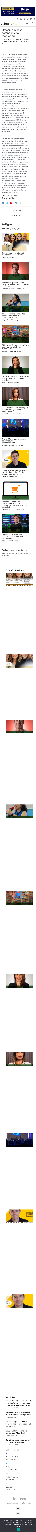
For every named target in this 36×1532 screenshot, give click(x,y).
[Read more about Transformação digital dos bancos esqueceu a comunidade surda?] (15, 302)
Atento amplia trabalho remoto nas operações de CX (19, 1423)
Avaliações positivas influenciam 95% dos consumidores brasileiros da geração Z (14, 504)
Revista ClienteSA (12, 1457)
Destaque (11, 257)
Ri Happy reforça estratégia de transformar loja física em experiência (15, 347)
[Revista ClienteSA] (6, 1453)
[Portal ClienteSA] (6, 1473)
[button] (27, 23)
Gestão (17, 257)
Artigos (4, 320)
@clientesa (10, 1467)
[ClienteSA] (6, 1484)
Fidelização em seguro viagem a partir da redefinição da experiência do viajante (15, 472)
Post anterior (17, 210)
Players (26, 39)
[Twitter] (7, 203)
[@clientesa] (6, 1463)
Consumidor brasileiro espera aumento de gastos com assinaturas (15, 409)
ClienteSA (9, 1487)
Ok (18, 1529)
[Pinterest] (11, 203)
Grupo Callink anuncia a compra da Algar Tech (16, 1432)
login (17, 553)
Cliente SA (19, 39)
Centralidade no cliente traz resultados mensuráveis (14, 254)
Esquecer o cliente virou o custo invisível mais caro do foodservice (14, 536)
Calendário (5, 445)
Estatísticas (12, 288)
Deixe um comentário (10, 41)
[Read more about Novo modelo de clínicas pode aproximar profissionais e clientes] (15, 365)
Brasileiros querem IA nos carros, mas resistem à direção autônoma (15, 284)
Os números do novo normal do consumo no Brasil (18, 1441)
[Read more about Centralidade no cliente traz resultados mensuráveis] (15, 242)
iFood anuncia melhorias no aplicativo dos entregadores (18, 1413)
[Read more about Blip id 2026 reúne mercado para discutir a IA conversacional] (15, 428)
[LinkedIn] (16, 203)
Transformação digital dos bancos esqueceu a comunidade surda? (13, 315)
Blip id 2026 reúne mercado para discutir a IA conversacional (14, 441)
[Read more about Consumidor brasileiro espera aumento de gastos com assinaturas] (15, 396)
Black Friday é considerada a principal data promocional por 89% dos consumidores (18, 1403)
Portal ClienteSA (12, 1477)
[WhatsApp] (20, 203)
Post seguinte (17, 215)
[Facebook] (3, 203)
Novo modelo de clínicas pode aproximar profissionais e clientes (15, 378)
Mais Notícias (20, 288)
